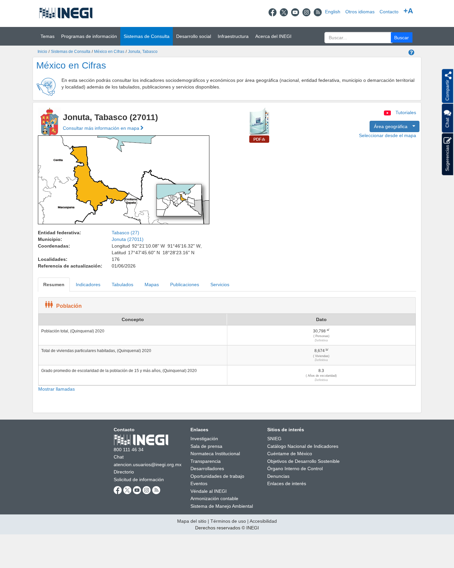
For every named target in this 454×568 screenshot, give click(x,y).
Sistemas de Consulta (70, 51)
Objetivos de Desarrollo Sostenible (303, 461)
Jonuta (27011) (128, 239)
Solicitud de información (139, 479)
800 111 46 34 (129, 449)
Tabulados (122, 284)
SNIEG (274, 438)
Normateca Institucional (215, 453)
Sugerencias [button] (447, 157)
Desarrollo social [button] (193, 36)
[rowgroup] (227, 355)
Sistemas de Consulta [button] (147, 36)
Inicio (42, 51)
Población (69, 306)
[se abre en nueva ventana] (273, 11)
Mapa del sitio (191, 521)
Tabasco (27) (125, 232)
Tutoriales (406, 112)
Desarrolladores (207, 468)
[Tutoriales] (388, 112)
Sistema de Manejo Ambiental (221, 506)
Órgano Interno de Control (295, 468)
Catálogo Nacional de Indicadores (302, 446)
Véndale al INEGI (208, 491)
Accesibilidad (263, 521)
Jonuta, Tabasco (143, 51)
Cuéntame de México (289, 453)
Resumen (53, 284)
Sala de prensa (206, 446)
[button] (401, 37)
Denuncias (278, 476)
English (332, 11)
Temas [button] (48, 36)
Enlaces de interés (286, 483)
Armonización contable (214, 498)
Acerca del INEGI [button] (273, 36)
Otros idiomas (360, 11)
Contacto (389, 11)
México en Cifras (109, 51)
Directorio (124, 471)
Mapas (152, 284)
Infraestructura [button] (233, 36)
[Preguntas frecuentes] (411, 53)
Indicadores (88, 284)
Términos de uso (228, 521)
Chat (119, 457)
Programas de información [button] (89, 36)
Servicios (219, 284)
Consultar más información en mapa (102, 128)
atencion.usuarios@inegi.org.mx (147, 464)
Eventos (198, 483)
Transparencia (205, 461)
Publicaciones (184, 284)
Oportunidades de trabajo (217, 476)
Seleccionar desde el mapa (387, 135)
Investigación (204, 438)
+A (408, 11)
